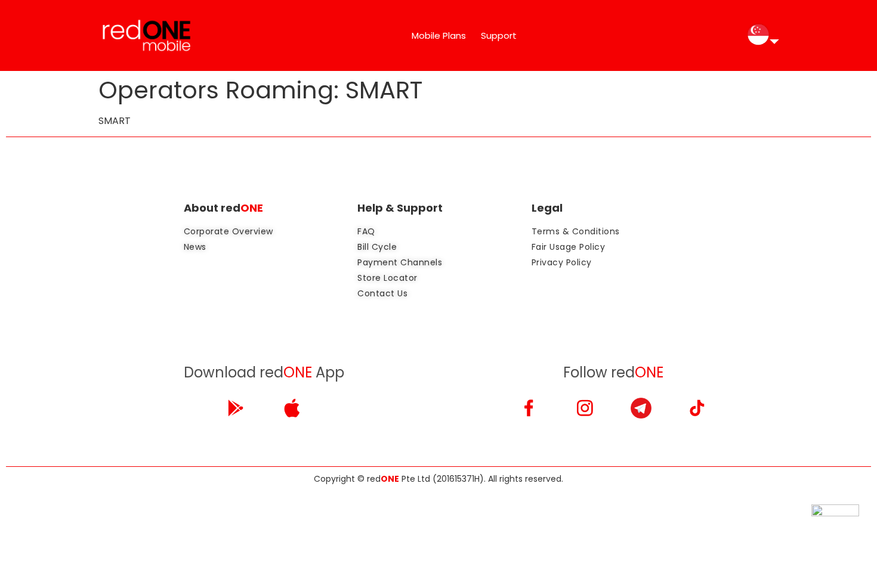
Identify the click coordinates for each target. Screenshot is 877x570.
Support (499, 35)
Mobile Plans (439, 35)
